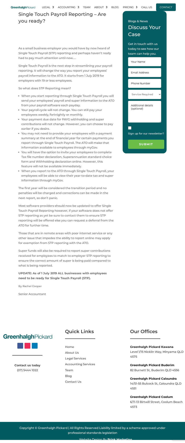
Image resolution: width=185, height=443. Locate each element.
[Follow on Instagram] (27, 346)
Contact (166, 7)
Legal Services (75, 358)
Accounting (67, 7)
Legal (46, 7)
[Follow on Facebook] (20, 346)
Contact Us (73, 381)
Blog (115, 7)
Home (69, 347)
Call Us (146, 7)
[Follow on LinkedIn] (35, 346)
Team (86, 7)
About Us (72, 352)
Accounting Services (80, 364)
